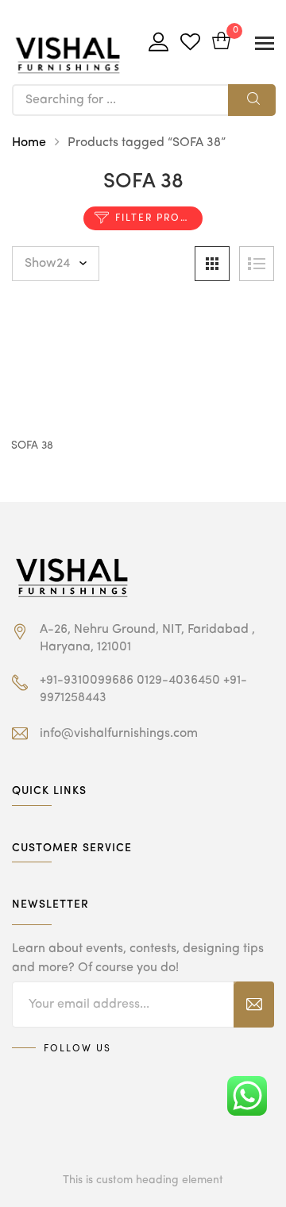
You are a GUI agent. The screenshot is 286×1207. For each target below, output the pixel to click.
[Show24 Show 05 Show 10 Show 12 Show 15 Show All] (55, 263)
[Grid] (212, 263)
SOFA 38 (32, 445)
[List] (256, 263)
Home (29, 143)
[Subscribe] (254, 1004)
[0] (221, 42)
